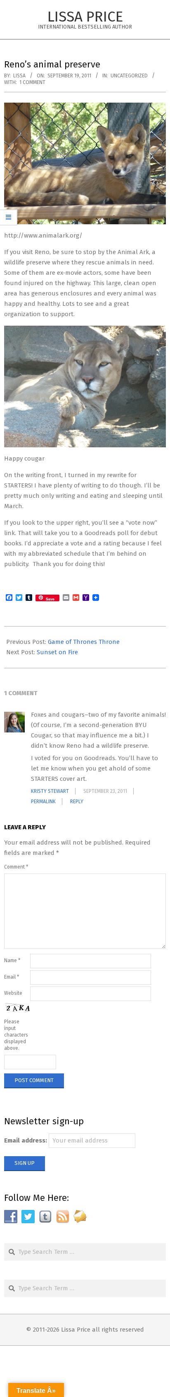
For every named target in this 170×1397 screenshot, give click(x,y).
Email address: (25, 1140)
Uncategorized (129, 76)
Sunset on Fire (57, 652)
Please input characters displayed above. (16, 1035)
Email (11, 977)
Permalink (43, 801)
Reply (76, 801)
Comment (16, 867)
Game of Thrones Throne (84, 642)
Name (12, 960)
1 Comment (32, 82)
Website (13, 993)
